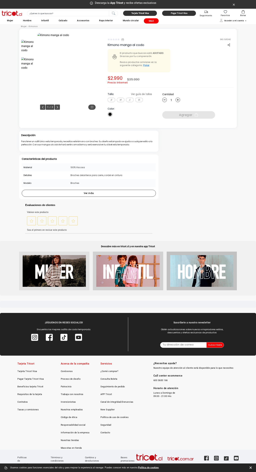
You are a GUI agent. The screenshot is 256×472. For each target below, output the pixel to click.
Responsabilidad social (73, 425)
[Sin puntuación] (114, 39)
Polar (146, 65)
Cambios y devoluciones (92, 459)
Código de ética (69, 417)
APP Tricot (106, 394)
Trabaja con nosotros (72, 394)
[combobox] (72, 13)
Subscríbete (215, 344)
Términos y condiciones (57, 459)
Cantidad (168, 94)
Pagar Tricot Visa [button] (179, 13)
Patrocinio (66, 386)
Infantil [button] (45, 20)
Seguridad (105, 425)
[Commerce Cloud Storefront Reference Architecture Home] (12, 13)
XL (139, 99)
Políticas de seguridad (22, 461)
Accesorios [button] (83, 20)
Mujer (24, 26)
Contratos (22, 402)
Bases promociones (128, 459)
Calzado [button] (63, 20)
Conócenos (67, 371)
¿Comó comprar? (109, 371)
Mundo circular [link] (131, 20)
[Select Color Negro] (110, 114)
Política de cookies (148, 467)
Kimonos (33, 26)
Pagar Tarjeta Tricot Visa (30, 379)
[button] (10, 20)
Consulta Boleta (108, 379)
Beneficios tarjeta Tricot (30, 386)
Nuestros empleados (72, 409)
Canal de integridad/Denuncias (116, 402)
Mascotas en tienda (71, 448)
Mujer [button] (10, 20)
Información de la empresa (75, 432)
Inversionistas (68, 402)
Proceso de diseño (71, 379)
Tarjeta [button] (140, 13)
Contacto (105, 432)
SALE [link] (151, 21)
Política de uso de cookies (114, 417)
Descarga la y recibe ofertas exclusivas (125, 3)
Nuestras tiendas (70, 440)
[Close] (234, 4)
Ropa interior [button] (106, 20)
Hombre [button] (27, 20)
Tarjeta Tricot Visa (27, 371)
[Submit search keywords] (113, 13)
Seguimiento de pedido (112, 386)
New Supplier (107, 409)
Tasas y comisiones (28, 409)
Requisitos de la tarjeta (29, 394)
